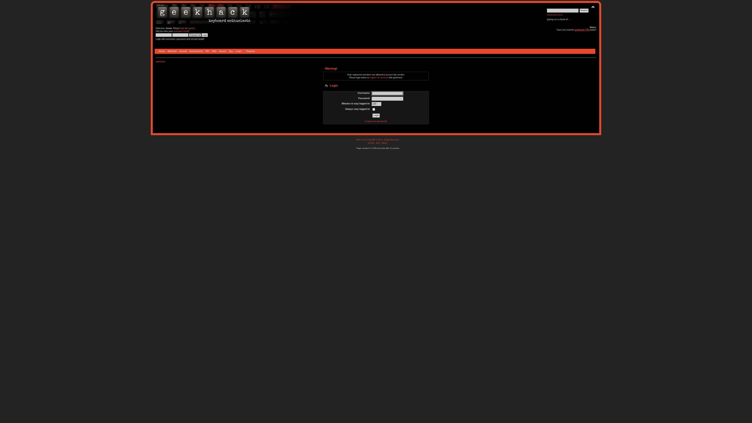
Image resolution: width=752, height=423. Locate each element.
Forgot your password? (376, 121)
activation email (181, 31)
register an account (379, 77)
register (191, 28)
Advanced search (555, 15)
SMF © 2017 (377, 140)
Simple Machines (391, 140)
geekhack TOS (582, 30)
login (182, 28)
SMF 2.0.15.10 (363, 140)
